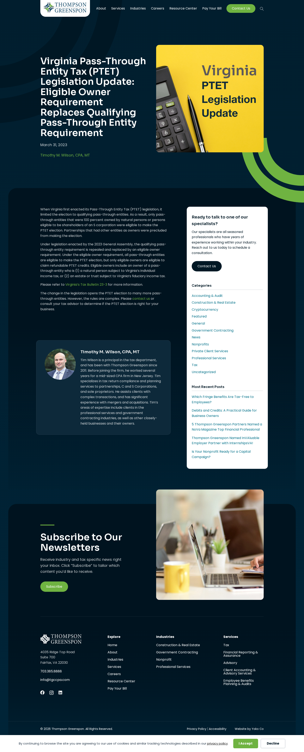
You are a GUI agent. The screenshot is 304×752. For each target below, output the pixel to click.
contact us (141, 298)
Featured (199, 316)
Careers (157, 8)
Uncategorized (204, 372)
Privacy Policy (196, 728)
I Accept (246, 743)
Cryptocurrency (205, 309)
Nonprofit (164, 660)
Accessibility (217, 728)
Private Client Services (210, 351)
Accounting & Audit (207, 295)
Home (112, 645)
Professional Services (209, 358)
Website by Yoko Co (249, 729)
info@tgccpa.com (55, 679)
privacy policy (217, 743)
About (101, 8)
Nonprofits (200, 344)
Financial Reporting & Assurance (240, 654)
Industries (138, 8)
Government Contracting (212, 330)
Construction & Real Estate (214, 302)
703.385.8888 (51, 671)
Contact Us (241, 8)
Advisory (230, 663)
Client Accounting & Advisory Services (239, 672)
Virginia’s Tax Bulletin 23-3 (86, 284)
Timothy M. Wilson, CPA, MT (65, 155)
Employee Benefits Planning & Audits (238, 682)
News (196, 337)
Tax (194, 365)
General (198, 323)
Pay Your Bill (211, 8)
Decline (273, 743)
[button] (262, 8)
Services (118, 8)
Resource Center (183, 8)
